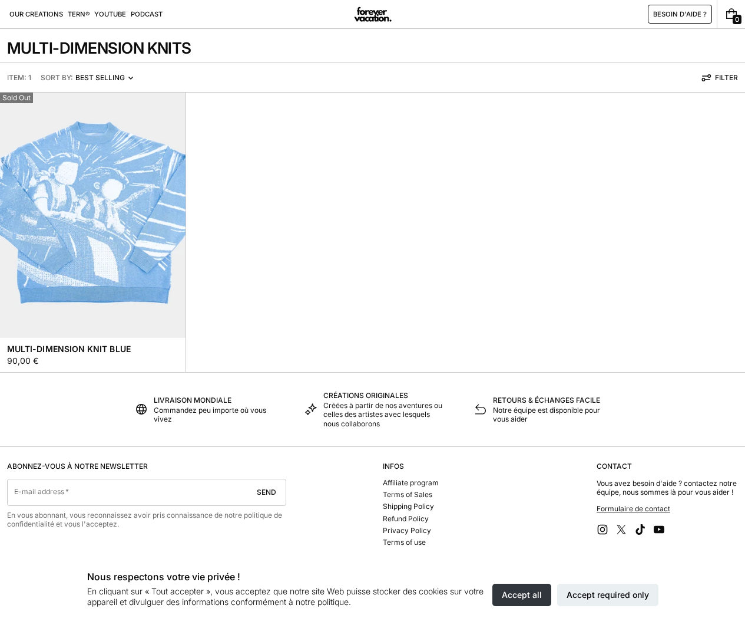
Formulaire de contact (633, 508)
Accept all (522, 595)
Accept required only (608, 595)
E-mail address (39, 491)
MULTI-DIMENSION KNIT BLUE (69, 349)
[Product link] (93, 232)
